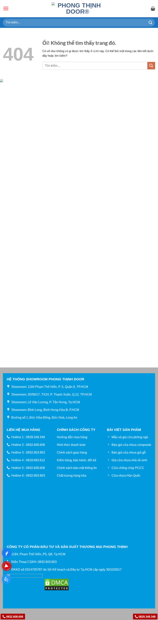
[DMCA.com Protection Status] (56, 584)
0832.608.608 (14, 616)
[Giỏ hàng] (153, 8)
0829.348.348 (146, 616)
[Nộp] (150, 22)
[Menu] (6, 8)
